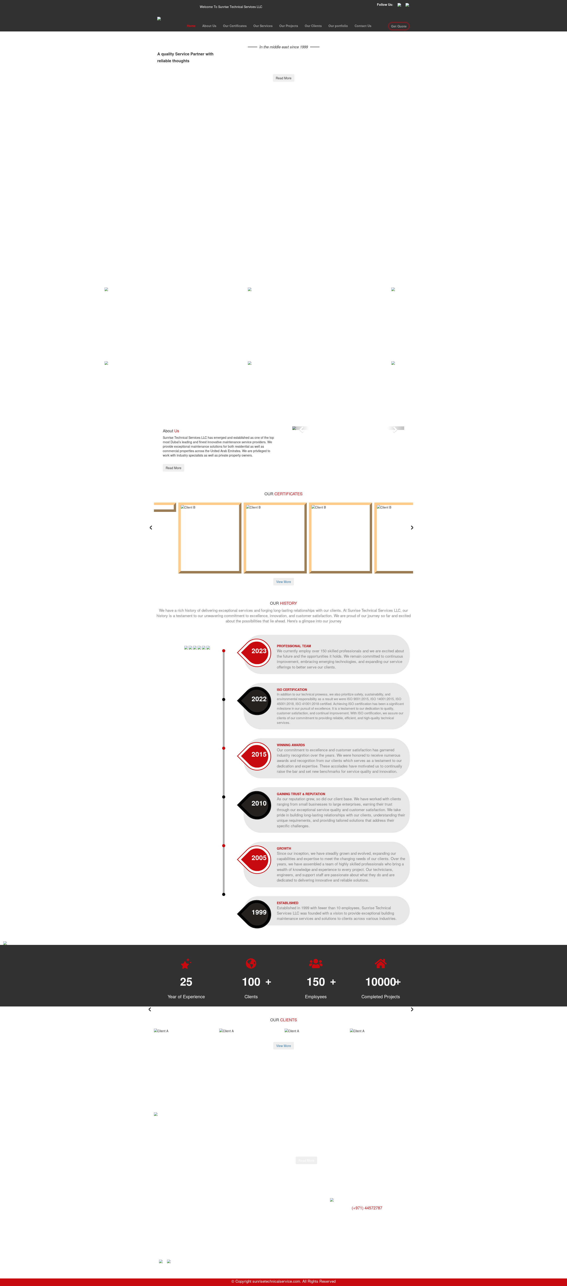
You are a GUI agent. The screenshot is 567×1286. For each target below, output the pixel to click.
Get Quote (399, 26)
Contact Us (363, 25)
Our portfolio (338, 25)
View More (283, 581)
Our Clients (313, 25)
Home (191, 25)
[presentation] (150, 525)
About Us (209, 25)
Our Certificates (235, 25)
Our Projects (288, 25)
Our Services (263, 25)
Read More (283, 78)
